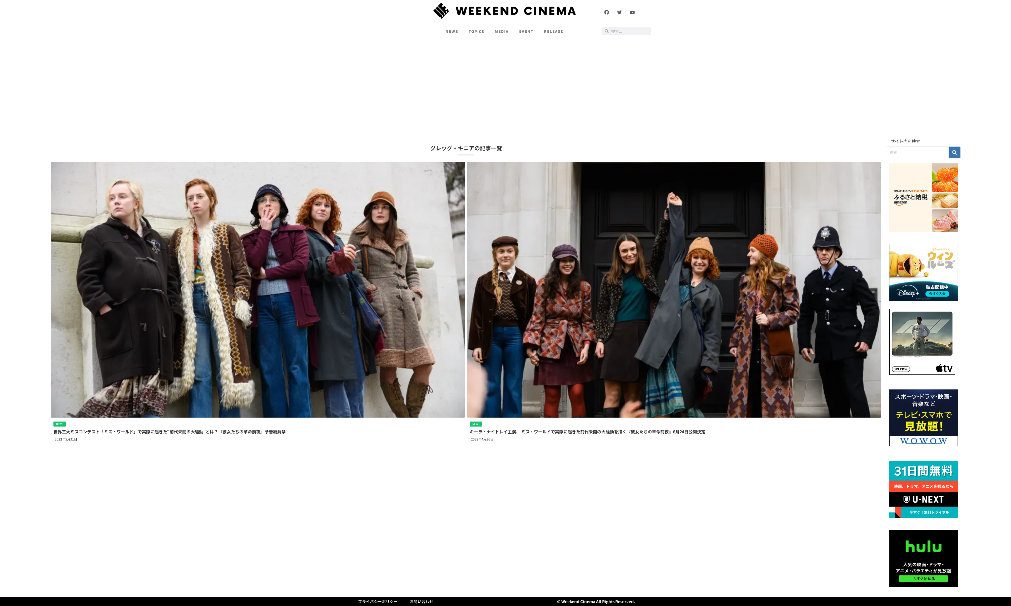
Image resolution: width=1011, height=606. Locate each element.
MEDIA (502, 31)
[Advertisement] (505, 88)
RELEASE (553, 31)
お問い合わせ (421, 601)
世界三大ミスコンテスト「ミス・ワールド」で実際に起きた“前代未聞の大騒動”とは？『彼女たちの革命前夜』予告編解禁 (169, 431)
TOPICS (476, 31)
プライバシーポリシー (378, 601)
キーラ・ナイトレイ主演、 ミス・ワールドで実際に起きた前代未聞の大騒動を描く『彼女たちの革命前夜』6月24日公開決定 (587, 431)
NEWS (451, 31)
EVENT (526, 31)
